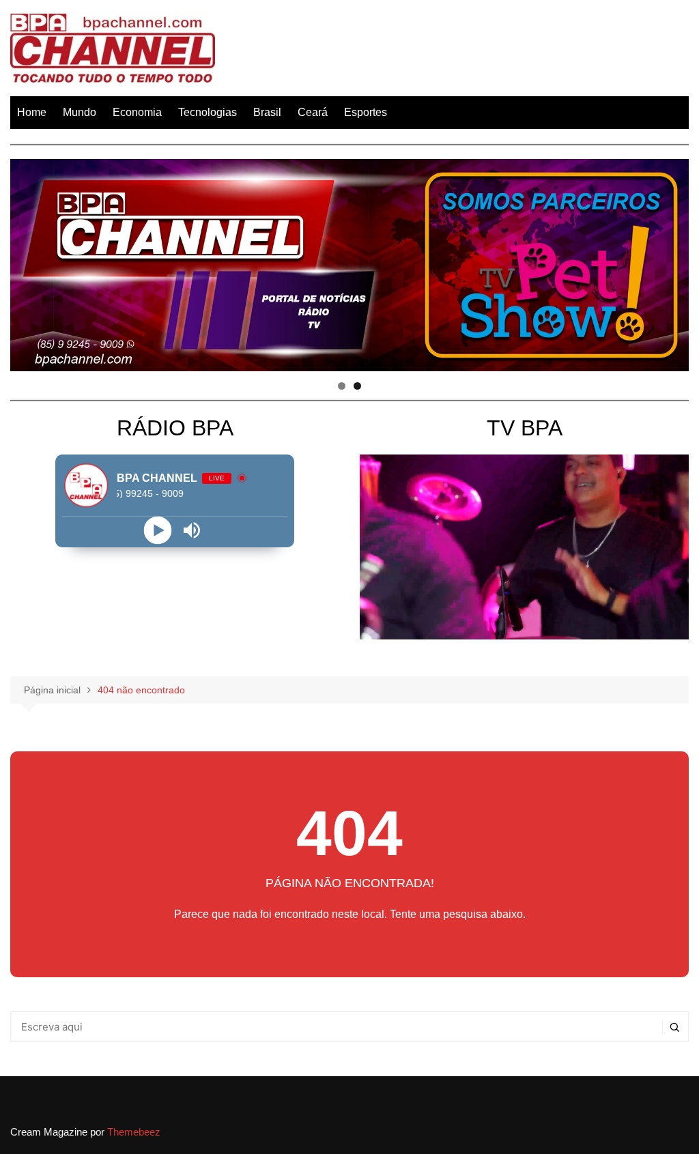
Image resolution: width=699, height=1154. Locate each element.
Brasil (267, 112)
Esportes (365, 112)
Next (671, 261)
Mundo (79, 112)
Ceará (313, 112)
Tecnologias (207, 112)
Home (31, 112)
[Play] (158, 530)
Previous (27, 261)
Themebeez (133, 1132)
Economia (137, 112)
